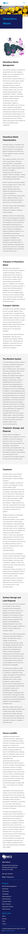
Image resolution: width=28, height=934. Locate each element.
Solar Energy (5, 891)
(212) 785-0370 (9, 874)
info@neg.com (10, 877)
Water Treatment (6, 904)
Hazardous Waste (6, 901)
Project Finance (6, 909)
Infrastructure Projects (7, 906)
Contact (4, 923)
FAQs (3, 921)
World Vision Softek (9, 930)
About (3, 916)
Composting (5, 894)
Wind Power (5, 888)
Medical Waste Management (9, 886)
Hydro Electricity (6, 899)
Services (4, 918)
